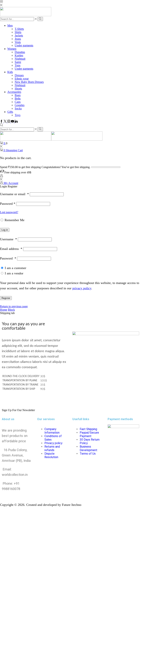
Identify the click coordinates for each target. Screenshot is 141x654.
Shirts (18, 32)
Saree (18, 62)
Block (11, 309)
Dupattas (20, 52)
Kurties (19, 55)
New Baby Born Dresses (29, 81)
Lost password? (9, 212)
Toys (17, 115)
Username (8, 239)
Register (5, 298)
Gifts (10, 111)
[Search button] (40, 19)
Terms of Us (88, 453)
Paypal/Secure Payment (89, 434)
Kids (10, 72)
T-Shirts (19, 28)
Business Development (88, 448)
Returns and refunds (52, 448)
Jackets (19, 35)
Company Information (51, 430)
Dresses (19, 75)
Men (10, 25)
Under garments (24, 45)
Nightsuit (20, 58)
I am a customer (15, 268)
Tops (17, 65)
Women (11, 48)
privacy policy (81, 288)
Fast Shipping (88, 429)
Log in (4, 230)
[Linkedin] (16, 121)
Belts (18, 98)
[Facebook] (2, 121)
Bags (18, 95)
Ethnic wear (22, 78)
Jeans (18, 38)
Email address (11, 249)
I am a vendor (13, 273)
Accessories (14, 91)
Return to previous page (14, 306)
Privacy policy (53, 443)
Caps (18, 101)
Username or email (14, 194)
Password (7, 203)
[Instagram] (9, 121)
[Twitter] (5, 121)
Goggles (19, 105)
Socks (18, 108)
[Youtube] (13, 121)
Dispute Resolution (51, 455)
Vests (18, 42)
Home (3, 309)
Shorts (18, 88)
